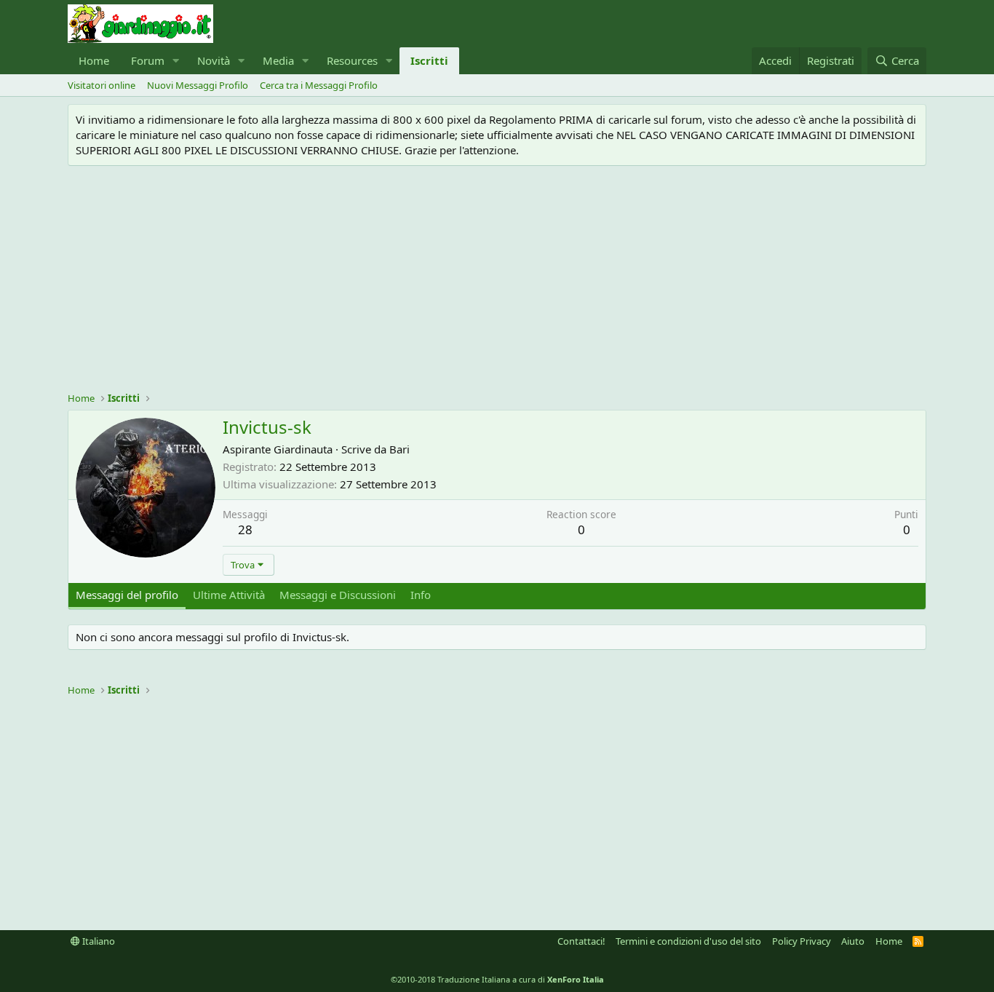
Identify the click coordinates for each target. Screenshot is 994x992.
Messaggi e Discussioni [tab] (337, 594)
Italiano (97, 941)
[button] (176, 60)
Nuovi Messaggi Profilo (197, 85)
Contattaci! (581, 941)
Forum (147, 60)
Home (94, 60)
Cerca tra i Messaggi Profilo (319, 85)
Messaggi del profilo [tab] (127, 594)
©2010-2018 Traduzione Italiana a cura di (497, 979)
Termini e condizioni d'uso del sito (688, 941)
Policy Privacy (801, 941)
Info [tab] (420, 594)
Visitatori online (101, 85)
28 (245, 529)
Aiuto (852, 941)
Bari (399, 449)
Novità (213, 60)
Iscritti (429, 60)
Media (278, 60)
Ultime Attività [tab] (229, 594)
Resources (352, 60)
